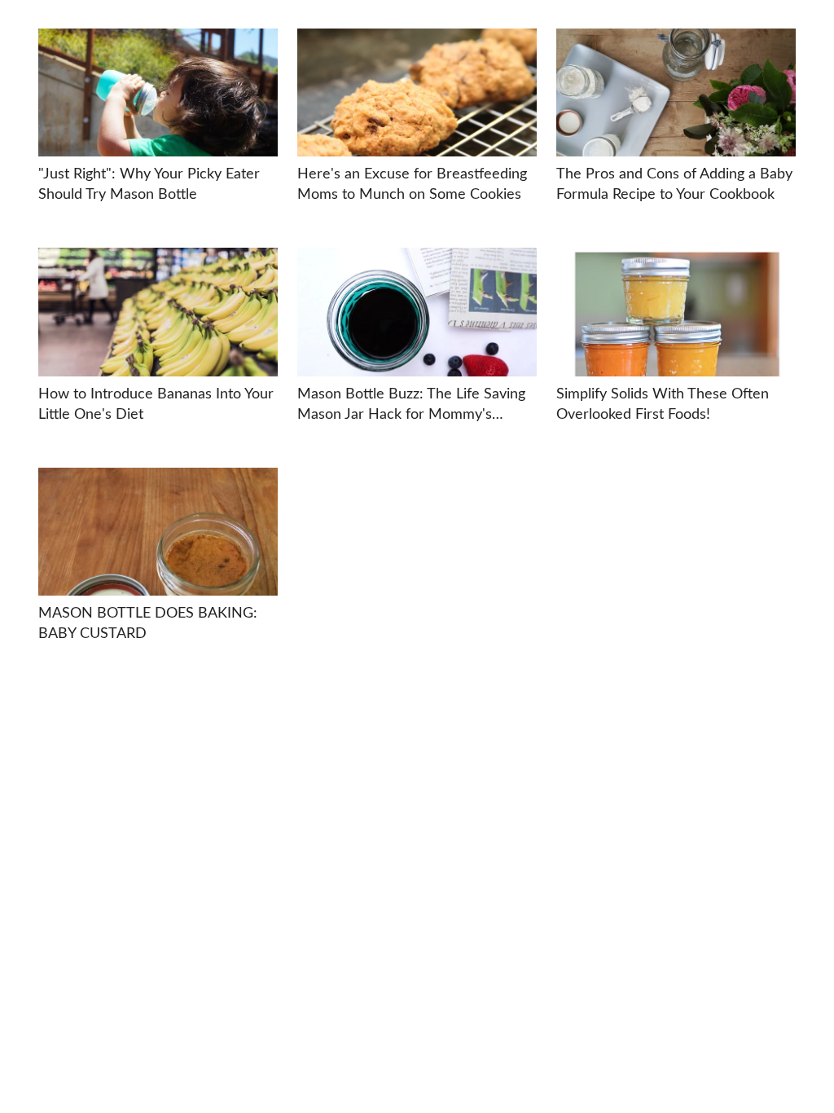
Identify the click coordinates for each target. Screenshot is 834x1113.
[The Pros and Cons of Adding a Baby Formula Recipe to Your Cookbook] (676, 92)
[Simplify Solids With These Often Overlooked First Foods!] (676, 312)
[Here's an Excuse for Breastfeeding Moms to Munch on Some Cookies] (417, 92)
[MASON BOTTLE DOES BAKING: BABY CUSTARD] (158, 532)
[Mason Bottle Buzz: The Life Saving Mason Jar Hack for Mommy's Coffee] (417, 312)
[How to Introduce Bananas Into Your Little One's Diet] (158, 312)
